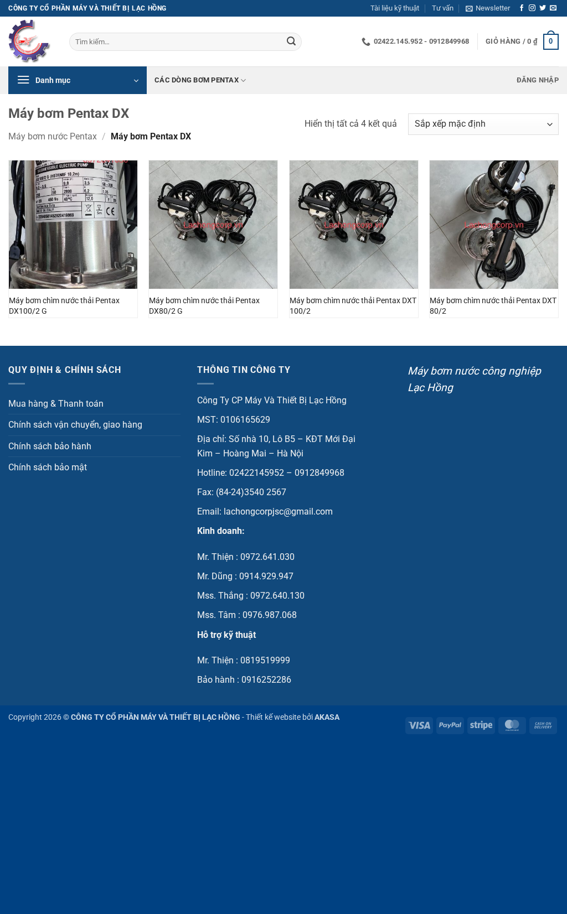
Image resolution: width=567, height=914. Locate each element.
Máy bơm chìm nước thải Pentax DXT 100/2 (353, 306)
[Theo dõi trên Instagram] (532, 8)
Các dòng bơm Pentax (196, 80)
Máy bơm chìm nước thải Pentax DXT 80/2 (493, 306)
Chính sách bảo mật (47, 467)
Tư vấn (442, 8)
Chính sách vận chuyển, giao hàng (75, 424)
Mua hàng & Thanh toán (56, 403)
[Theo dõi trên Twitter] (542, 8)
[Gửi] (291, 42)
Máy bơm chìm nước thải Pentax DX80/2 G (204, 306)
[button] (488, 8)
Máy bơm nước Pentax (52, 136)
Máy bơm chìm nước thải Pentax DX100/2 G (64, 306)
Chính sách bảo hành (49, 446)
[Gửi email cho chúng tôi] (553, 8)
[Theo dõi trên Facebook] (521, 8)
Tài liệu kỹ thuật (394, 8)
